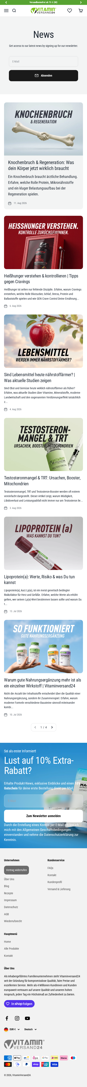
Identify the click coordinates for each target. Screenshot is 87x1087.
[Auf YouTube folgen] (27, 1018)
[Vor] (81, 2)
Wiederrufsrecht (13, 921)
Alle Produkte (11, 948)
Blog (6, 886)
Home (7, 941)
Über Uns (9, 879)
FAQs (50, 868)
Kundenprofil (55, 882)
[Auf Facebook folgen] (7, 1018)
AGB (6, 914)
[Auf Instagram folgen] (17, 1018)
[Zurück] (6, 2)
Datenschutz (11, 907)
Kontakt (52, 875)
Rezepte (8, 893)
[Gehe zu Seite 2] (52, 727)
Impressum (10, 900)
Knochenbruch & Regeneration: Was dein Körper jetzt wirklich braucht (41, 165)
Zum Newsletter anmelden (43, 816)
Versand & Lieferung (59, 889)
